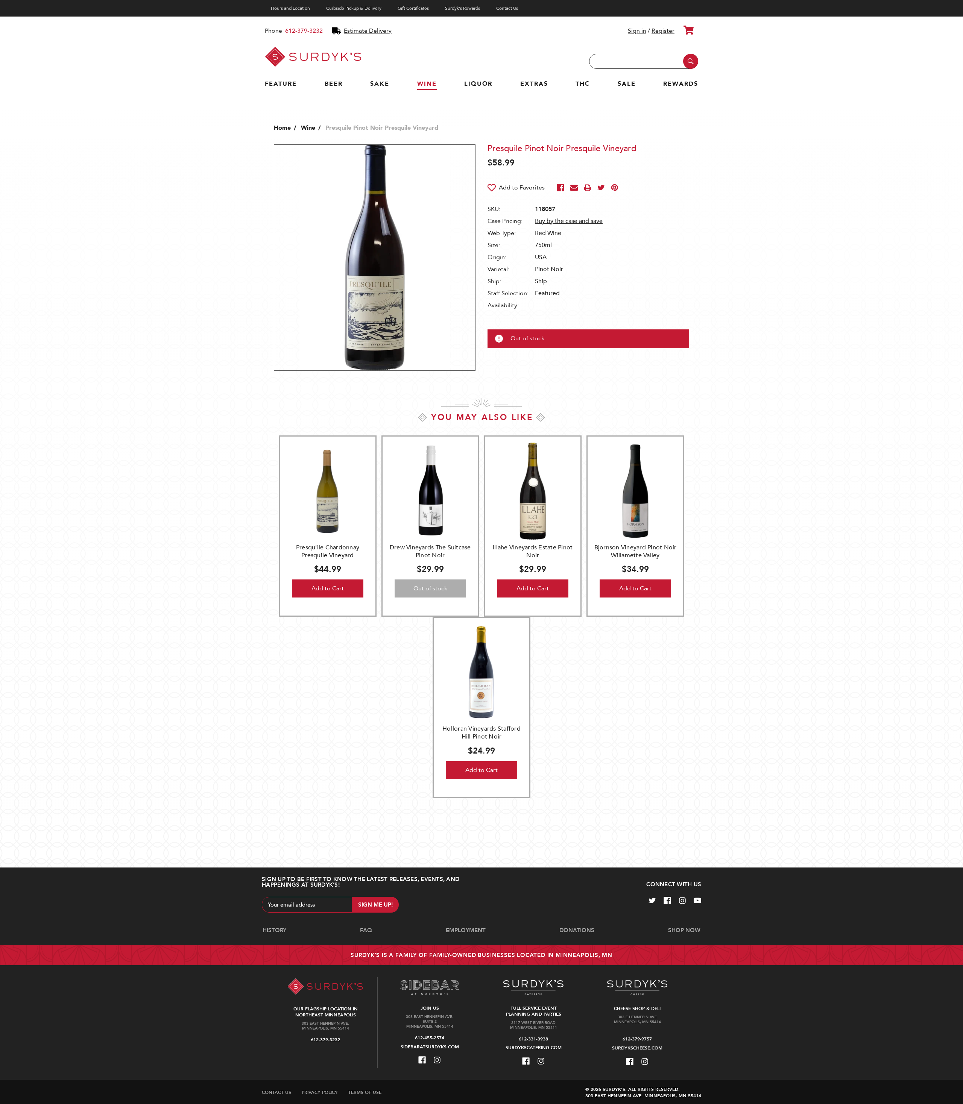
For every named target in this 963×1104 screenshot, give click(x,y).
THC (583, 84)
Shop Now (684, 930)
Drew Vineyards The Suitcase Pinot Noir (430, 551)
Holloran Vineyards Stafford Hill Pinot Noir (481, 733)
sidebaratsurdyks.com (430, 1047)
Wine (427, 84)
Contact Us (507, 8)
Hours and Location (290, 8)
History (274, 930)
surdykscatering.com (534, 1048)
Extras (534, 84)
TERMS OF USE (364, 1092)
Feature (281, 84)
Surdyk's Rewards (462, 8)
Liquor (478, 84)
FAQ (366, 930)
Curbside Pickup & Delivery (353, 8)
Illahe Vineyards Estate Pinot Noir (533, 551)
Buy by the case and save (569, 221)
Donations (576, 930)
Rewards (680, 84)
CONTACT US (276, 1092)
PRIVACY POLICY (320, 1092)
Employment (466, 930)
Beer (334, 84)
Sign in (637, 31)
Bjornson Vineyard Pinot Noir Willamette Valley (635, 551)
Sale (627, 84)
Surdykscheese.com (637, 1048)
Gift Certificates (413, 8)
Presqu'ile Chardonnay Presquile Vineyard (327, 551)
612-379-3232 (304, 31)
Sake (379, 84)
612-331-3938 (533, 1039)
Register (663, 31)
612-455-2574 (429, 1038)
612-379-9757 (637, 1039)
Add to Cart (327, 588)
